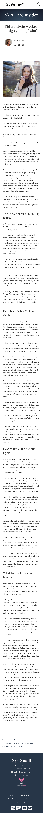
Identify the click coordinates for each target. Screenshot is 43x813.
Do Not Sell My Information (15, 798)
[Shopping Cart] (38, 5)
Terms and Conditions (25, 795)
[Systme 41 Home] (16, 4)
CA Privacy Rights (30, 798)
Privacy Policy (12, 795)
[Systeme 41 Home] (21, 760)
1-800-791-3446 (23, 775)
